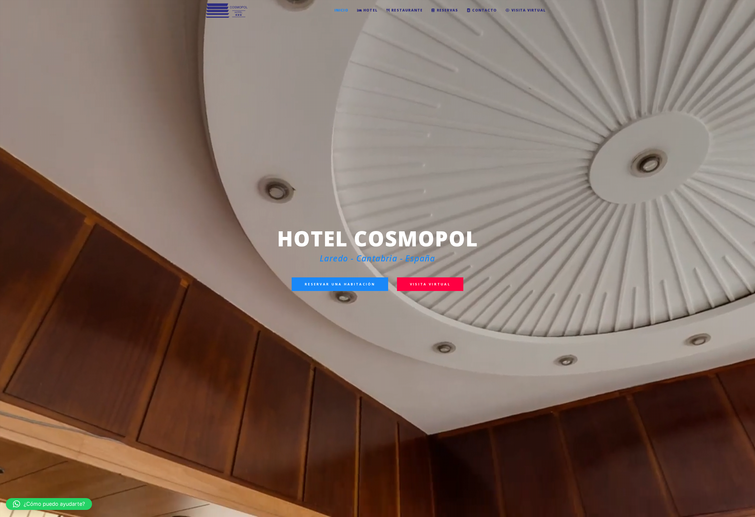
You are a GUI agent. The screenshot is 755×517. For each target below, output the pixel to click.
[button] (49, 504)
